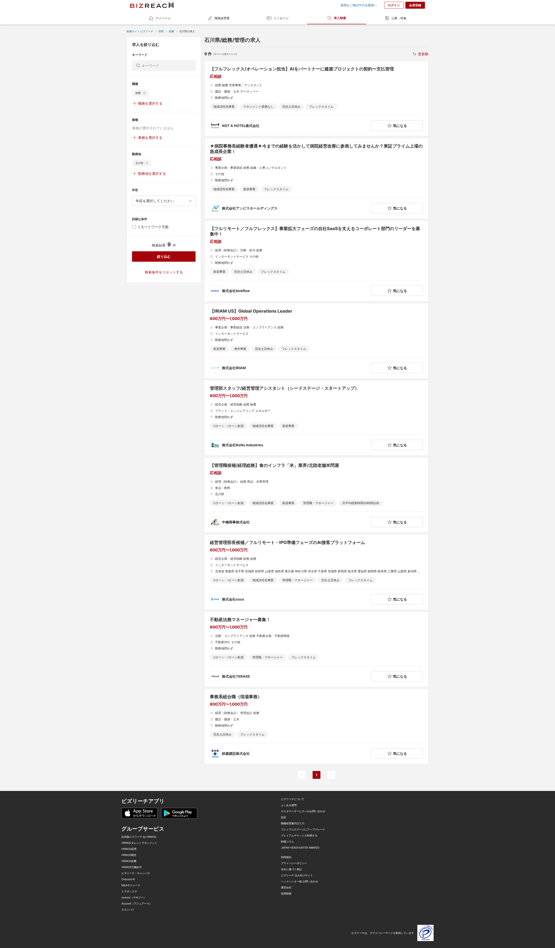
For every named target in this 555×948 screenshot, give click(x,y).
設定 (283, 817)
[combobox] (164, 201)
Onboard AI (128, 879)
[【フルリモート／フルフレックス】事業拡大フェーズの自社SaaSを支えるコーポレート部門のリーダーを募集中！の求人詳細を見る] (316, 261)
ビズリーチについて (292, 799)
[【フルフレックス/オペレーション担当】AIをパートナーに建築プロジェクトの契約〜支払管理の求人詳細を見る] (316, 98)
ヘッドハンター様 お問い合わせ (299, 881)
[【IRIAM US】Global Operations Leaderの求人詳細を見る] (316, 340)
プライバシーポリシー (294, 863)
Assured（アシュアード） (136, 903)
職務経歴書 (222, 18)
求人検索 (340, 18)
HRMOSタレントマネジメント (139, 843)
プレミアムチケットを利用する (299, 835)
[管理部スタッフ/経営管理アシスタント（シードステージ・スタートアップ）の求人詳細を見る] (316, 417)
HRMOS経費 (128, 861)
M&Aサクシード (130, 885)
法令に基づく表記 (291, 869)
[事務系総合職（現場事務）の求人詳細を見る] (316, 726)
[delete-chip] (144, 93)
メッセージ (281, 18)
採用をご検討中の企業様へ (359, 5)
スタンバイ (127, 909)
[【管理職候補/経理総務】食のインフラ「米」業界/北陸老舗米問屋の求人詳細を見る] (316, 495)
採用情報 (286, 893)
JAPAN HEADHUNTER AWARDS (300, 847)
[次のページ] (331, 775)
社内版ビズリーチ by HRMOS (138, 837)
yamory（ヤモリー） (133, 897)
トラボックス (129, 891)
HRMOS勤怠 (128, 855)
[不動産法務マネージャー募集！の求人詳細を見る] (316, 649)
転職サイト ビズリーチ (140, 31)
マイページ (163, 18)
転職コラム (287, 841)
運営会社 (286, 887)
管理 (161, 31)
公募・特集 (398, 18)
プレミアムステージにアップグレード (303, 829)
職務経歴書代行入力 (292, 823)
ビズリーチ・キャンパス (135, 873)
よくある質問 (289, 805)
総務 (171, 31)
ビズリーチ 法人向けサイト (297, 875)
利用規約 (286, 857)
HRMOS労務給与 (131, 867)
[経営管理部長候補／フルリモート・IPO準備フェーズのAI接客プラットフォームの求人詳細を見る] (316, 572)
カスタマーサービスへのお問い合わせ (303, 811)
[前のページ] (302, 775)
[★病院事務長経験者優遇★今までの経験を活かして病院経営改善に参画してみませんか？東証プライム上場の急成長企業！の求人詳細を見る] (316, 178)
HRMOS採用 (128, 849)
